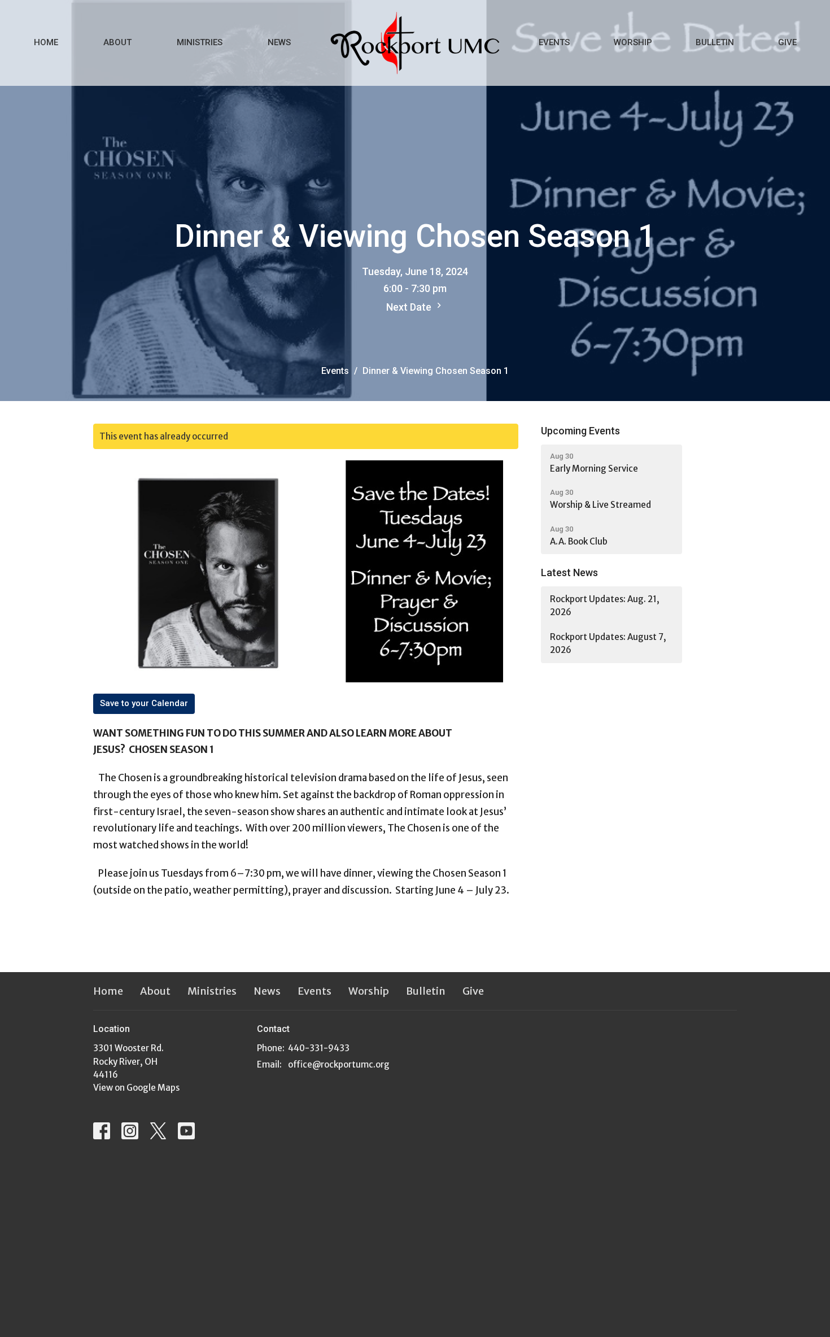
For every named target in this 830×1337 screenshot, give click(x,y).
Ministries (199, 42)
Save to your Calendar (144, 703)
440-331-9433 (319, 1048)
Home (46, 42)
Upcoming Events (580, 431)
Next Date (410, 307)
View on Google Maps (136, 1087)
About (117, 42)
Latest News (569, 572)
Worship (633, 42)
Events (554, 42)
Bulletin (715, 42)
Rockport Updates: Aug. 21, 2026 (604, 605)
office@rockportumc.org (339, 1064)
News (279, 42)
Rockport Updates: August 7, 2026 (608, 643)
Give (787, 42)
